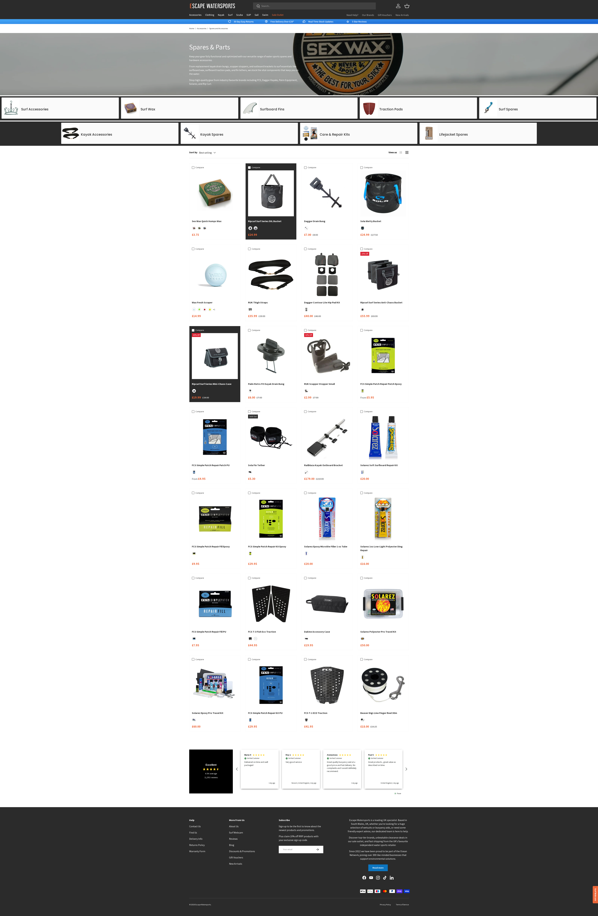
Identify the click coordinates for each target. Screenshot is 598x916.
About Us (234, 826)
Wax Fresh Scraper (202, 302)
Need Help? (352, 15)
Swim (265, 15)
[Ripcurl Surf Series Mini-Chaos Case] (215, 356)
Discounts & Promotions (242, 851)
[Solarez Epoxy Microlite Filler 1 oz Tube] (327, 519)
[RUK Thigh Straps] (271, 275)
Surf (230, 15)
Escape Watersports (203, 904)
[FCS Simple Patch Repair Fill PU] (215, 604)
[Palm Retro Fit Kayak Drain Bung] (271, 356)
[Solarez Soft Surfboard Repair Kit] (383, 437)
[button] (406, 5)
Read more (378, 867)
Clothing (209, 15)
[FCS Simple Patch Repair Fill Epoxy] (215, 519)
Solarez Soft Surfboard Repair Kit (379, 465)
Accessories (195, 15)
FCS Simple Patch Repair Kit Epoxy (267, 546)
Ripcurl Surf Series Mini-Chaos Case (211, 384)
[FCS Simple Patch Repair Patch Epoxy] (383, 356)
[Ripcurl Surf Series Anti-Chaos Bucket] (383, 275)
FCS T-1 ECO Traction (315, 713)
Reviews (233, 838)
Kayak (221, 15)
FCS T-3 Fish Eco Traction (262, 631)
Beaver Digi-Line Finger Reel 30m (378, 713)
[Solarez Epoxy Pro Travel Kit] (215, 685)
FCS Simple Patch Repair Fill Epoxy (211, 546)
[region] (321, 769)
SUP (249, 15)
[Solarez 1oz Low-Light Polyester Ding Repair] (383, 519)
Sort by (193, 152)
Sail (257, 15)
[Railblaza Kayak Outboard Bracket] (327, 437)
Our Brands (368, 15)
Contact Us (195, 826)
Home (191, 28)
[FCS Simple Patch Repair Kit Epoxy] (271, 519)
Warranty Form (197, 851)
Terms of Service (402, 904)
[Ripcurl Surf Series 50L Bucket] (271, 193)
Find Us (193, 832)
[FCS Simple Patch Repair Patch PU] (215, 437)
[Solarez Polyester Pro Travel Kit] (383, 604)
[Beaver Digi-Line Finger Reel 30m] (383, 685)
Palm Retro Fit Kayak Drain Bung (266, 384)
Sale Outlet (277, 15)
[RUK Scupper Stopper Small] (327, 356)
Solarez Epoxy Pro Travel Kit (207, 713)
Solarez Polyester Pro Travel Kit (378, 631)
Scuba (239, 15)
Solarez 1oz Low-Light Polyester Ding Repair (381, 548)
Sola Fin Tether (256, 465)
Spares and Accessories (218, 28)
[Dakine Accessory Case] (327, 604)
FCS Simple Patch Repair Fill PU (209, 631)
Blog (231, 845)
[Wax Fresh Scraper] (215, 275)
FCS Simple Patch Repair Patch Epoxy (381, 384)
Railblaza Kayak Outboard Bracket (323, 465)
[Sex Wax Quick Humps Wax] (215, 193)
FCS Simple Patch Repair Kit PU (265, 713)
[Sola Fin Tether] (271, 437)
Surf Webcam (236, 832)
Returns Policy (197, 845)
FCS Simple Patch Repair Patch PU (211, 465)
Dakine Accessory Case (317, 631)
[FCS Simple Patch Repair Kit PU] (271, 685)
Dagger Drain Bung (314, 221)
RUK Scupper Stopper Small (319, 384)
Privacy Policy (385, 904)
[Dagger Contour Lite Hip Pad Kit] (327, 275)
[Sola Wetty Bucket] (383, 193)
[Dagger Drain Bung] (327, 193)
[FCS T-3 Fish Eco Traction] (271, 604)
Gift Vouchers (385, 15)
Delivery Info (195, 838)
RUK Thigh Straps (258, 302)
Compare (199, 167)
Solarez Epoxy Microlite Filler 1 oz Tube (325, 546)
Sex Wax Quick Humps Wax (206, 221)
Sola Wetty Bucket (370, 221)
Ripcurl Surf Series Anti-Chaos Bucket (381, 302)
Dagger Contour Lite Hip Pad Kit (322, 302)
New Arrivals (402, 15)
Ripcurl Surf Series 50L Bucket (264, 221)
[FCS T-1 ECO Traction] (327, 685)
